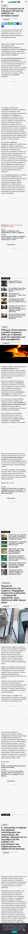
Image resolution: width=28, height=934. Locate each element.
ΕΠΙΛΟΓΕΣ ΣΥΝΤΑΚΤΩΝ (16, 225)
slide (12, 482)
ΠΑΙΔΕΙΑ (11, 226)
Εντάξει (14, 931)
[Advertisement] (14, 92)
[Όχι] (26, 928)
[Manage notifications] (24, 930)
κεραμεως (5, 226)
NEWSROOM (6, 19)
